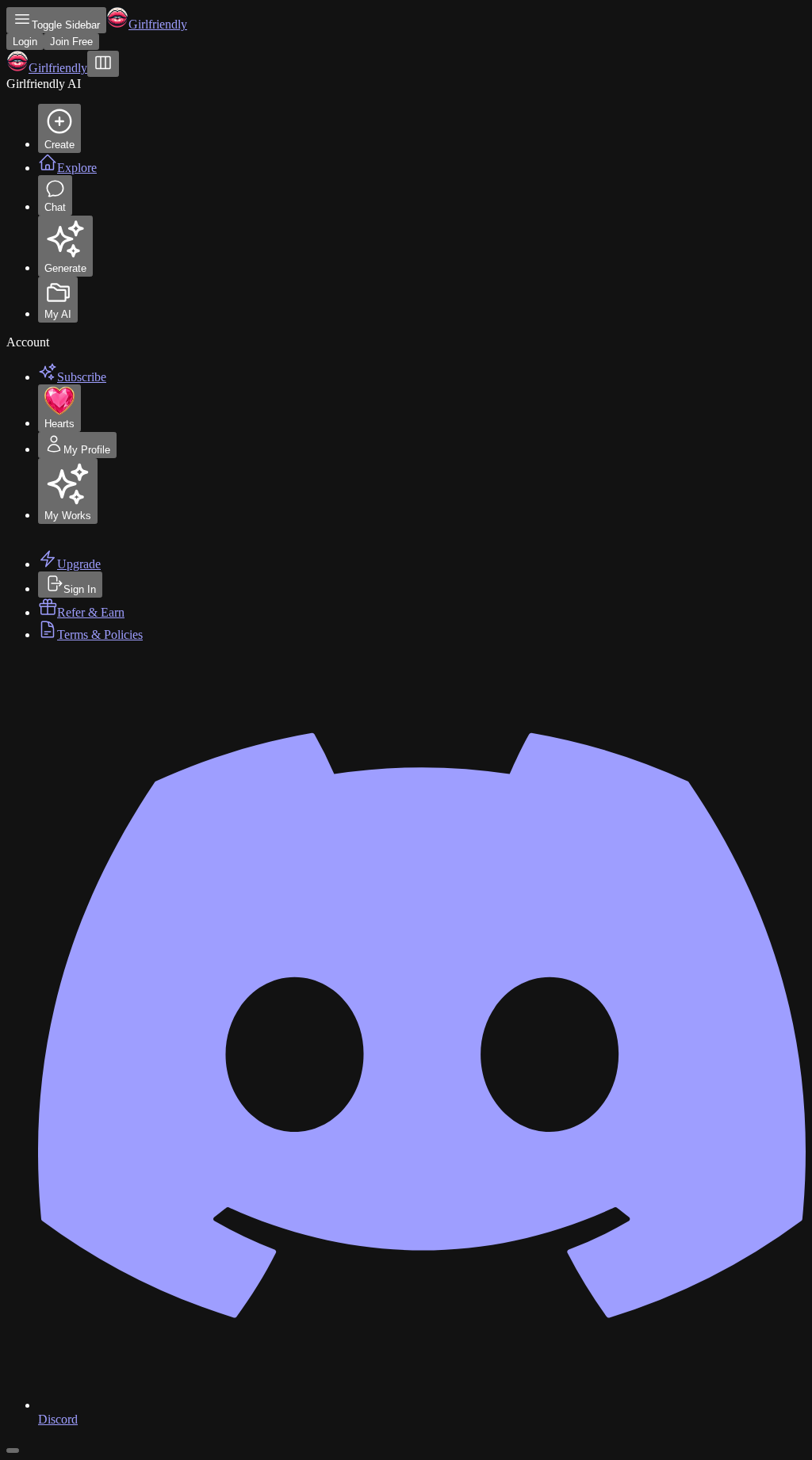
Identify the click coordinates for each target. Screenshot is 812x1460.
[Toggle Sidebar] (103, 64)
